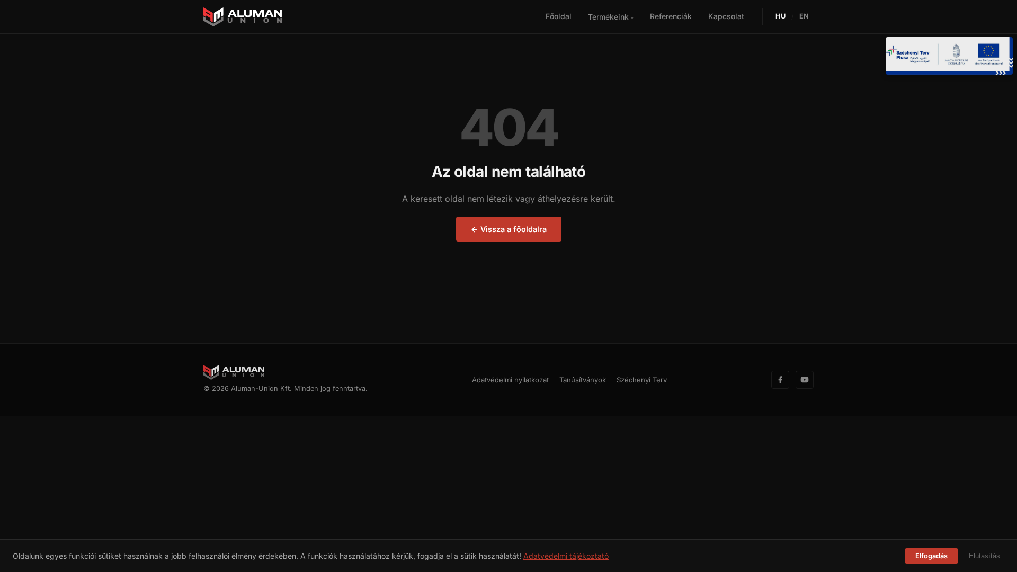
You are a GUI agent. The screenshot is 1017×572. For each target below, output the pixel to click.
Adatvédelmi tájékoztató (566, 555)
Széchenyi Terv (642, 380)
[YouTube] (805, 380)
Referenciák (671, 16)
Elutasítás (984, 556)
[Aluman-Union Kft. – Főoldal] (242, 16)
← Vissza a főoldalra (509, 229)
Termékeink (611, 16)
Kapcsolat (726, 16)
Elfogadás (931, 556)
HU (780, 16)
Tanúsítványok (582, 380)
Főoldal (559, 16)
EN (804, 16)
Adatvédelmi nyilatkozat (510, 380)
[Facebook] (780, 380)
